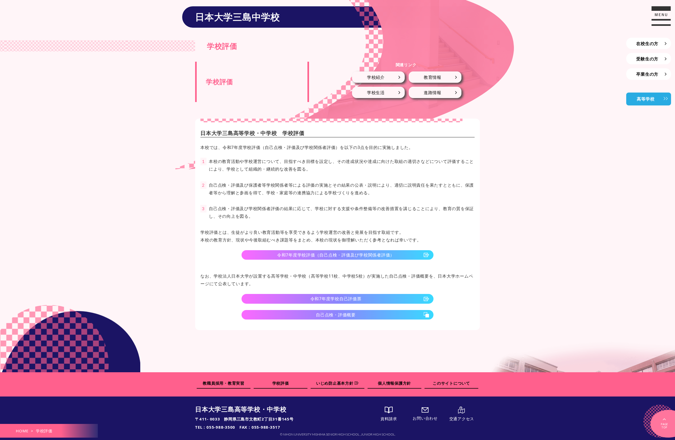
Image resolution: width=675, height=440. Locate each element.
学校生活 (376, 92)
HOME (22, 430)
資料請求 (388, 418)
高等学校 (645, 99)
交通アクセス (461, 418)
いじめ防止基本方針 (335, 383)
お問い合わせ (425, 418)
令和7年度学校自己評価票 (335, 299)
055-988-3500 (220, 427)
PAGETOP (664, 425)
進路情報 (432, 92)
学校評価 (280, 383)
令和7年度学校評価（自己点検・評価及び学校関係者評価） (335, 255)
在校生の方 (647, 43)
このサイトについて (451, 383)
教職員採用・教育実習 (223, 383)
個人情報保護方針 (394, 383)
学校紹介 (376, 77)
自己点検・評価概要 (336, 315)
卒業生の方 (647, 74)
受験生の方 (647, 59)
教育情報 (432, 77)
